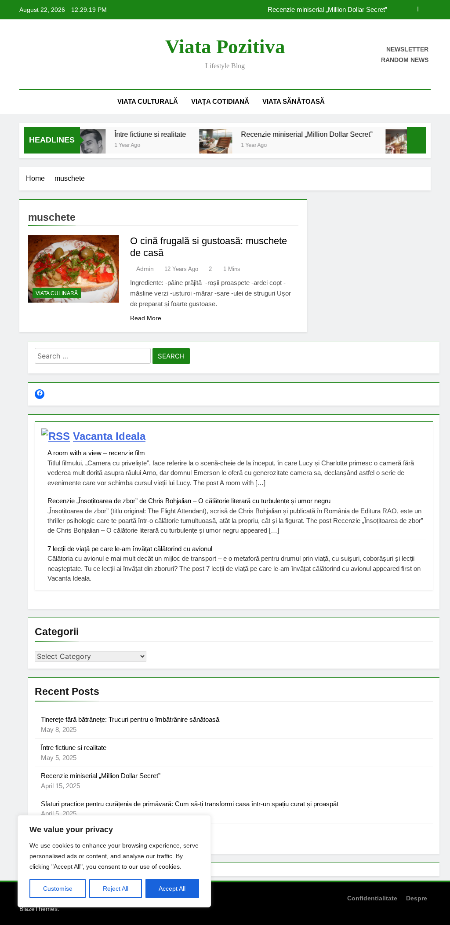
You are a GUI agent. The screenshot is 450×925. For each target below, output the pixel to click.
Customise (58, 888)
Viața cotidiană (220, 101)
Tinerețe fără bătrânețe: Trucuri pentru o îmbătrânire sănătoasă (130, 719)
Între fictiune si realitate (138, 134)
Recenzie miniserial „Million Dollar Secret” (327, 9)
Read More (145, 318)
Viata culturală (147, 101)
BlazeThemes (38, 908)
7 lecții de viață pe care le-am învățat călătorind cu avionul (129, 548)
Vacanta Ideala (109, 436)
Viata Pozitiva (225, 47)
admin (145, 268)
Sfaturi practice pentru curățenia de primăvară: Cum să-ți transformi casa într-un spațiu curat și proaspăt (189, 804)
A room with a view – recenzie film (96, 453)
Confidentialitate (372, 898)
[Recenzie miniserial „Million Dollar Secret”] (204, 145)
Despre (416, 898)
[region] (114, 861)
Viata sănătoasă (293, 101)
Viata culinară (57, 293)
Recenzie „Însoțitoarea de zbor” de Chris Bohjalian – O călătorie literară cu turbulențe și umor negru (188, 501)
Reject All (115, 888)
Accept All (172, 888)
